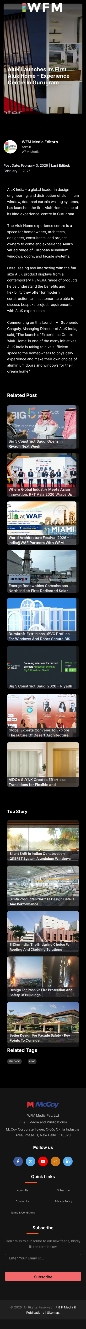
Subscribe (63, 1190)
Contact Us (23, 1201)
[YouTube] (43, 1161)
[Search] (77, 8)
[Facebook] (18, 1161)
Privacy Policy (63, 1201)
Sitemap (53, 1312)
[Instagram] (55, 1161)
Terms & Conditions (23, 1212)
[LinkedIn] (68, 1161)
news (32, 1061)
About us (22, 1190)
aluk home (14, 1061)
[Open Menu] (8, 8)
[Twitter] (30, 1161)
